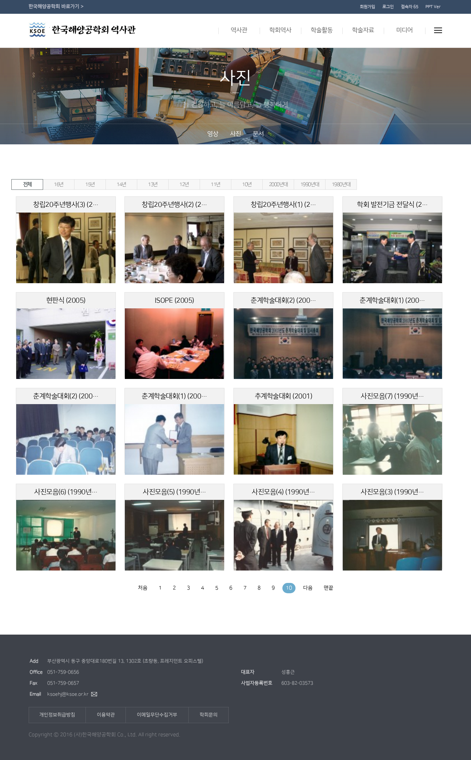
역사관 (239, 30)
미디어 (404, 30)
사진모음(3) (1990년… (392, 492)
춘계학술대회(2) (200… (283, 300)
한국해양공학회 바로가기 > (56, 6)
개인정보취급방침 (57, 715)
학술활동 (322, 30)
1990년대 (309, 184)
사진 (235, 134)
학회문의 (209, 715)
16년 (58, 184)
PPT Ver (433, 6)
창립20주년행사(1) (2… (283, 204)
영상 (212, 134)
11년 (215, 184)
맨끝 (328, 588)
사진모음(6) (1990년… (66, 492)
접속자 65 (409, 6)
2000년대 (278, 184)
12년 (184, 184)
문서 (258, 134)
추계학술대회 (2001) (283, 396)
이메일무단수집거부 (157, 715)
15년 (90, 184)
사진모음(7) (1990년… (392, 396)
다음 (308, 588)
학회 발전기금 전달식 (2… (392, 204)
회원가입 (367, 6)
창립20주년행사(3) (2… (66, 204)
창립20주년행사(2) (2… (174, 204)
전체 (27, 184)
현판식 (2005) (66, 300)
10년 (247, 184)
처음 (143, 588)
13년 (153, 184)
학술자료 (363, 30)
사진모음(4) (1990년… (283, 492)
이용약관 (106, 715)
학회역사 (280, 30)
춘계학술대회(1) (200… (392, 300)
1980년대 (341, 184)
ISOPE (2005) (174, 300)
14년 (121, 184)
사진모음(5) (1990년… (174, 492)
